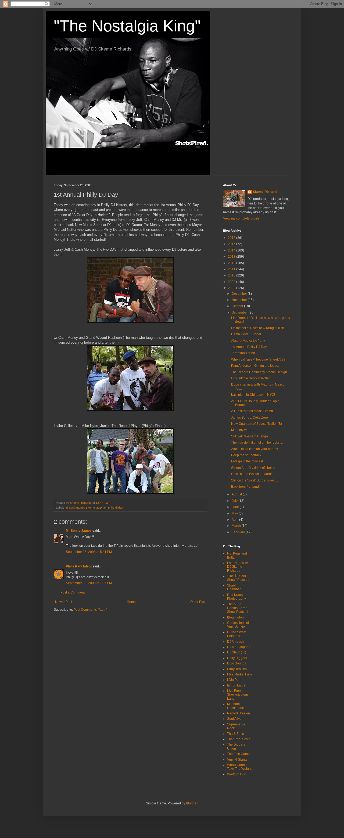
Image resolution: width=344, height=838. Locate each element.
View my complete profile (241, 218)
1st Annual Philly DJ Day (249, 347)
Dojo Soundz (236, 663)
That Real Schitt (238, 739)
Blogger (191, 803)
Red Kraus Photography (236, 596)
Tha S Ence (235, 734)
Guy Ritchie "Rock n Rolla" (250, 378)
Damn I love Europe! (246, 334)
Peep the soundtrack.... (247, 455)
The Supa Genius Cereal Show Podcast (237, 608)
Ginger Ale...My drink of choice (253, 468)
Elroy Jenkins (237, 669)
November (240, 300)
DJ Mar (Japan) (238, 647)
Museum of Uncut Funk (235, 706)
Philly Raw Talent (79, 566)
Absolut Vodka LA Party (248, 341)
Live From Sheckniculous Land (238, 694)
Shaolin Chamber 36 (236, 587)
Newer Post (63, 602)
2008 (232, 288)
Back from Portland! (245, 486)
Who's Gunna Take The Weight (239, 767)
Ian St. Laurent (237, 685)
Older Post (198, 602)
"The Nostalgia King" (127, 26)
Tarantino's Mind (243, 353)
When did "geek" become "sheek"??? (258, 359)
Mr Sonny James (79, 531)
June (236, 507)
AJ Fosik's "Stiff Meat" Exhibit (252, 411)
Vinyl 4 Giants (237, 759)
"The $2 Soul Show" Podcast (238, 578)
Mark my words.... (243, 430)
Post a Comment (72, 592)
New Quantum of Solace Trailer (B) (256, 424)
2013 (232, 256)
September (240, 312)
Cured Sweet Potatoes (236, 634)
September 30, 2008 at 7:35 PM (89, 583)
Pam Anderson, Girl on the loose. (255, 366)
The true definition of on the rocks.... (257, 442)
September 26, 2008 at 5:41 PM (89, 552)
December (240, 294)
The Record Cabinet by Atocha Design (259, 372)
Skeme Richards (265, 192)
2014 (232, 250)
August (237, 494)
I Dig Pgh (234, 680)
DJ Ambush (235, 641)
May (235, 513)
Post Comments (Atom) (90, 610)
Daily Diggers (237, 658)
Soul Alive (234, 719)
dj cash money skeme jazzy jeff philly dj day (94, 507)
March (237, 526)
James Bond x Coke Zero (249, 417)
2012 (232, 263)
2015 (232, 244)
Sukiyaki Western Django (249, 436)
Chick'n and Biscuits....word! (251, 474)
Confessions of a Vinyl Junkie (239, 624)
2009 (232, 282)
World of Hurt (236, 774)
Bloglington (235, 617)
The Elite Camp (238, 754)
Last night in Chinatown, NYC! (253, 395)
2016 (232, 238)
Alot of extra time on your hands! (254, 449)
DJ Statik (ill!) (236, 652)
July (235, 501)
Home (131, 602)
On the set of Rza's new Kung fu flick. (258, 328)
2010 (232, 275)
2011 (232, 269)
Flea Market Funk (239, 674)
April (235, 519)
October (238, 306)
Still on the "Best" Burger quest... (254, 480)
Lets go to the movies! (247, 461)
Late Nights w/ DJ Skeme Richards (237, 567)
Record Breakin (238, 713)
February (239, 532)
